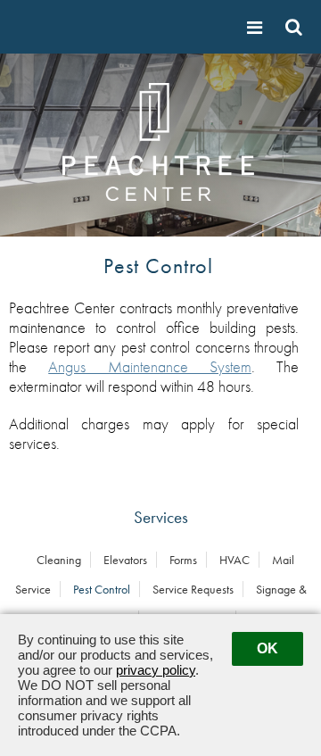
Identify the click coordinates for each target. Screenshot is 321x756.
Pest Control (101, 589)
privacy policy (155, 669)
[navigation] (256, 27)
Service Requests (193, 589)
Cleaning (59, 560)
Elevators (125, 560)
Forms (183, 560)
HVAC (234, 560)
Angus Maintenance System (149, 367)
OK (267, 648)
